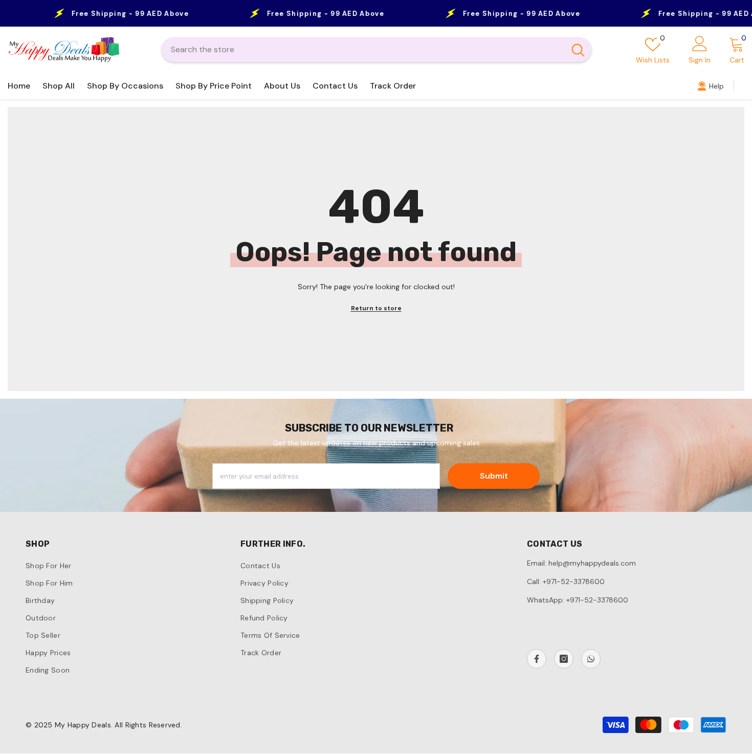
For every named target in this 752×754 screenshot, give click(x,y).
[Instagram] (563, 659)
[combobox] (363, 49)
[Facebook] (536, 659)
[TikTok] (591, 659)
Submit (494, 475)
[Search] (376, 49)
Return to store (376, 308)
